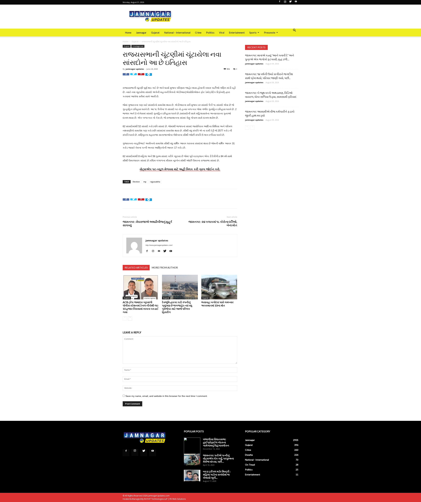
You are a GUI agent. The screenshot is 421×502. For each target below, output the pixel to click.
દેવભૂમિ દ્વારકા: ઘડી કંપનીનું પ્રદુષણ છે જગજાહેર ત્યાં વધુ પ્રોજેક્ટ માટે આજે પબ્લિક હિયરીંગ (177, 307)
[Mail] (160, 251)
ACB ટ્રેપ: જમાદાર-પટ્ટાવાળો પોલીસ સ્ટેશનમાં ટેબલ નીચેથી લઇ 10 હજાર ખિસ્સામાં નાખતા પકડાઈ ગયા (140, 307)
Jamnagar (141, 32)
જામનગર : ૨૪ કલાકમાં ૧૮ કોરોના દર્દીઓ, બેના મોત (212, 223)
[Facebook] (279, 2)
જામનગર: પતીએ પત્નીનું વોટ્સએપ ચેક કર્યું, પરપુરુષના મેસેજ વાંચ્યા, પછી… (218, 458)
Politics (210, 32)
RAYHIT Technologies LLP (155, 499)
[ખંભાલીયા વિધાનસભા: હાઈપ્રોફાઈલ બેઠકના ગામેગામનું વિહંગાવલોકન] (192, 446)
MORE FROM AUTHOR (165, 267)
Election (136, 181)
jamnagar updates (135, 69)
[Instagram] (285, 2)
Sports (253, 32)
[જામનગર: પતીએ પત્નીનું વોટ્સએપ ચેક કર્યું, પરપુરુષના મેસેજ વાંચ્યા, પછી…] (192, 459)
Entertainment (237, 32)
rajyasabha (155, 181)
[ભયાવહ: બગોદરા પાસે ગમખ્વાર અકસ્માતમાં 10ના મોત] (219, 287)
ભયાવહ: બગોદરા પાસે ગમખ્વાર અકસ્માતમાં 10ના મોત (217, 304)
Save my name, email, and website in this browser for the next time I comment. (166, 396)
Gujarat (155, 32)
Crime (198, 32)
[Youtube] (295, 2)
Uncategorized (137, 46)
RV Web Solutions (178, 499)
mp (144, 181)
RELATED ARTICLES (136, 267)
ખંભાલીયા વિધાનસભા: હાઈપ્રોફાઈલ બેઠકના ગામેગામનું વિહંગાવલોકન (216, 442)
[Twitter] (290, 2)
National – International (177, 32)
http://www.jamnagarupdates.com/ (159, 245)
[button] (294, 30)
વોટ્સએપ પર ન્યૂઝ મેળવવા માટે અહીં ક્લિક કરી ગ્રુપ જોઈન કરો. (180, 169)
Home (128, 32)
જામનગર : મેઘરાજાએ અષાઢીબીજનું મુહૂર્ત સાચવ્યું (147, 223)
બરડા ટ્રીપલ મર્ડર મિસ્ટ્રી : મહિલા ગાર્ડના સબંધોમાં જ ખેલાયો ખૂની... (217, 474)
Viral (221, 32)
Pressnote (269, 32)
